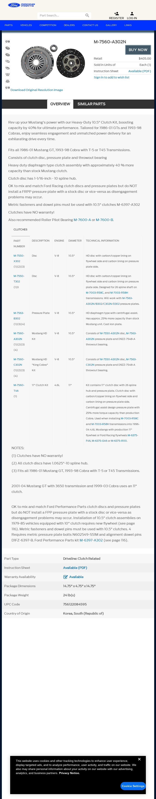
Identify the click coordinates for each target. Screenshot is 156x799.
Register (116, 15)
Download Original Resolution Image (37, 90)
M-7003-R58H (119, 292)
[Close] (139, 762)
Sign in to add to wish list (111, 77)
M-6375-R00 (119, 440)
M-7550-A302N (109, 333)
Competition (48, 25)
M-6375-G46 (99, 440)
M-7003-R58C (95, 292)
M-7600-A (82, 219)
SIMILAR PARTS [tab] (91, 104)
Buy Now (138, 49)
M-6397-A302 (91, 540)
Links (128, 25)
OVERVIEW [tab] (60, 104)
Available (76, 577)
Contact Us (90, 25)
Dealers (69, 25)
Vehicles (26, 25)
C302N (107, 304)
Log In (132, 15)
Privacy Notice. (69, 773)
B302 (99, 304)
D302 (116, 304)
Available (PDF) (139, 71)
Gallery (111, 25)
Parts (9, 25)
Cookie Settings (133, 786)
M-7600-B (104, 219)
